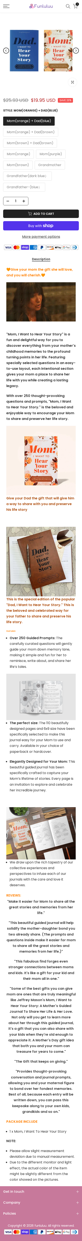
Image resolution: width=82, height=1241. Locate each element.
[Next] (76, 51)
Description (41, 259)
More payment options (41, 236)
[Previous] (6, 51)
